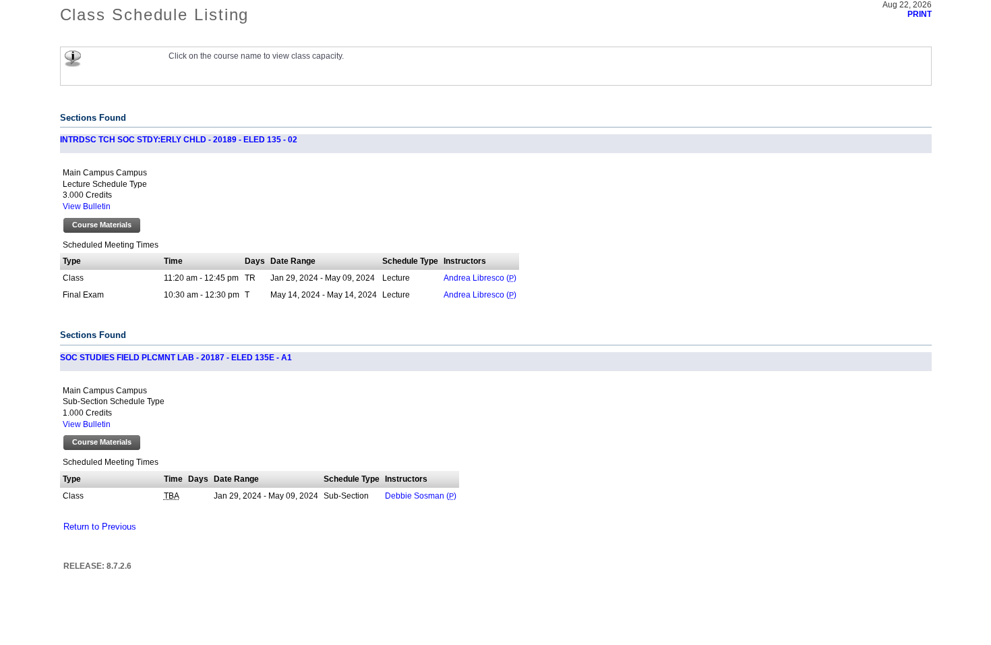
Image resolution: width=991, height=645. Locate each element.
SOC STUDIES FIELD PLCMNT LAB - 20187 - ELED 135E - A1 (176, 358)
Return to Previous (99, 527)
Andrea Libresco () (480, 278)
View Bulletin (87, 206)
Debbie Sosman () (420, 496)
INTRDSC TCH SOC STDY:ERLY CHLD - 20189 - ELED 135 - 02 (178, 140)
